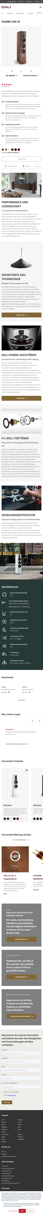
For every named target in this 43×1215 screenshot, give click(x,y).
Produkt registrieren (7, 1171)
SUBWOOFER (21, 1139)
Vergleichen (22, 159)
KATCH (19, 1129)
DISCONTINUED (20, 13)
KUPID (19, 1122)
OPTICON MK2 (5, 1134)
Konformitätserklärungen (8, 1176)
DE (2, 13)
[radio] (3, 149)
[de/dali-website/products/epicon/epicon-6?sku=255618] (8, 819)
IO (18, 1132)
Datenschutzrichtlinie (7, 1178)
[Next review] (39, 721)
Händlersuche (5, 1166)
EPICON (4, 1124)
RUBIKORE (4, 1127)
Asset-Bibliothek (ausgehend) (9, 1156)
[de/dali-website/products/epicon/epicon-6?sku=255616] (17, 819)
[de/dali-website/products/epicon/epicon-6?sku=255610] (21, 819)
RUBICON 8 (39, 13)
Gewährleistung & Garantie (8, 1168)
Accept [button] (22, 1211)
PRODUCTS (9, 13)
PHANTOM (20, 1137)
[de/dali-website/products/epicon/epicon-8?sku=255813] (34, 819)
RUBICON (30, 13)
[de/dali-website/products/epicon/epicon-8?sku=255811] (37, 819)
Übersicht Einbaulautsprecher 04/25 (10, 1183)
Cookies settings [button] (13, 1211)
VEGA (19, 1127)
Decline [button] (31, 1211)
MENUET (4, 1132)
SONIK (3, 1139)
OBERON (4, 1141)
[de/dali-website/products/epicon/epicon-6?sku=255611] (14, 819)
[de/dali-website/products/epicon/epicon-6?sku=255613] (5, 819)
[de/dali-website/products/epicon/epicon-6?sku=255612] (11, 819)
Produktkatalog (5, 1180)
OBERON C (20, 1120)
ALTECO (20, 1124)
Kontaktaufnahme (6, 1173)
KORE (3, 1120)
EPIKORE (4, 1122)
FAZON (3, 1137)
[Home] (6, 7)
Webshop (4, 1154)
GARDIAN (20, 1134)
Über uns (4, 1151)
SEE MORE (21, 700)
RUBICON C (4, 1129)
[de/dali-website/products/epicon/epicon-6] (15, 786)
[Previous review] (32, 721)
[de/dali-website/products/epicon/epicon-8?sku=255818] (41, 819)
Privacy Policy (14, 1200)
